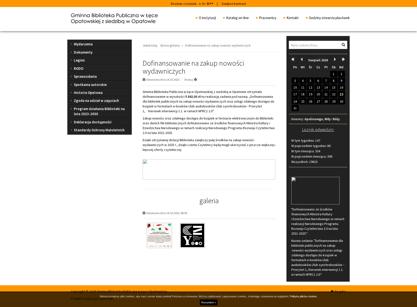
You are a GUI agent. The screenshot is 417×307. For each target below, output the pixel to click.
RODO (78, 68)
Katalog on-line (237, 17)
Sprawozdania (85, 76)
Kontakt (292, 17)
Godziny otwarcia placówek (329, 17)
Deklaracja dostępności (92, 122)
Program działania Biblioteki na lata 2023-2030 (99, 111)
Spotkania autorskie (90, 84)
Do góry (340, 291)
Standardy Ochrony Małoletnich (99, 130)
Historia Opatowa (88, 92)
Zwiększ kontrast (233, 3)
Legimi (79, 60)
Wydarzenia (83, 44)
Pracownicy (267, 17)
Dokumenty (83, 52)
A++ (210, 3)
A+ (204, 3)
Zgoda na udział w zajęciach (96, 100)
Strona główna (170, 45)
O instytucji (207, 17)
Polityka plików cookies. (304, 296)
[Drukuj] (197, 79)
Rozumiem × (208, 302)
